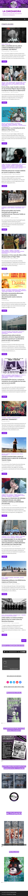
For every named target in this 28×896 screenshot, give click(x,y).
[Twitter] (14, 682)
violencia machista (22, 125)
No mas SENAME (13, 252)
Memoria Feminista (19, 166)
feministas (18, 83)
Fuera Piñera (16, 250)
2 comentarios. (15, 505)
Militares (11, 577)
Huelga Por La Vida (9, 84)
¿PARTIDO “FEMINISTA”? (9, 419)
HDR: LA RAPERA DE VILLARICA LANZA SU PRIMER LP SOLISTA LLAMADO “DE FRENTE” (12, 47)
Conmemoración (14, 164)
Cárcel (13, 83)
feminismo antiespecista (18, 494)
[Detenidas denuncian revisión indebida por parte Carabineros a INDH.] (14, 155)
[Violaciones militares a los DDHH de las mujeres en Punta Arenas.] (14, 568)
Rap (9, 44)
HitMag (14, 894)
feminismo (7, 250)
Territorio (20, 124)
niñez (24, 84)
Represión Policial (22, 167)
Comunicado (4, 332)
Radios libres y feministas (7, 291)
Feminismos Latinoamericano (16, 165)
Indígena (10, 124)
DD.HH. (20, 164)
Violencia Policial (5, 126)
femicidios (11, 494)
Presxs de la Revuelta (17, 332)
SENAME (18, 252)
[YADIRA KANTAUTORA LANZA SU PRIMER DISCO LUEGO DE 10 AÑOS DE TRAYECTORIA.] (14, 444)
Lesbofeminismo (17, 495)
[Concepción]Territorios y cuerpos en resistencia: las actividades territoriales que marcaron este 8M (14, 381)
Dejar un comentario (14, 51)
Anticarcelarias (12, 82)
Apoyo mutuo (9, 83)
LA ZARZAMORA (12, 11)
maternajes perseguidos (15, 251)
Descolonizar (17, 123)
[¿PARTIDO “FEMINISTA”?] (14, 408)
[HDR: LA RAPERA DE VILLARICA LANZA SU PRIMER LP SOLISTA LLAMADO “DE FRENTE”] (14, 35)
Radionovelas (23, 290)
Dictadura (8, 165)
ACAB (7, 82)
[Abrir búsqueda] (25, 19)
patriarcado (14, 124)
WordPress (9, 894)
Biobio (3, 250)
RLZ (13, 291)
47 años (3, 164)
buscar (23, 640)
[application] (14, 652)
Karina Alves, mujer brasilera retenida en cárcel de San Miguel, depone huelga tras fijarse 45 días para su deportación (13, 88)
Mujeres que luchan (18, 84)
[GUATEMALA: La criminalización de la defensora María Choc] (14, 114)
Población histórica (18, 376)
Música (3, 44)
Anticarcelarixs (19, 82)
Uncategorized (5, 85)
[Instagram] (8, 682)
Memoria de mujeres (10, 166)
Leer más (4, 61)
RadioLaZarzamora (16, 290)
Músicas (6, 44)
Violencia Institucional (13, 125)
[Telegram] (11, 682)
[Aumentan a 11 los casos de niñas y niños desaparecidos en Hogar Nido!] (14, 241)
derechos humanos (10, 123)
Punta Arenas (16, 577)
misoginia (22, 251)
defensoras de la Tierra (16, 289)
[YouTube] (17, 682)
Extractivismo (4, 124)
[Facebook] (20, 682)
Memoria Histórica (5, 167)
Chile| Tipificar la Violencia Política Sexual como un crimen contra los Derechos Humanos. (12, 619)
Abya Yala (4, 82)
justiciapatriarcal (5, 251)
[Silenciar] (21, 651)
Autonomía (8, 289)
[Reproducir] (4, 651)
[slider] (24, 652)
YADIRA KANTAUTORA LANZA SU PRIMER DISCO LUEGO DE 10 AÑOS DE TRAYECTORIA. (14, 458)
